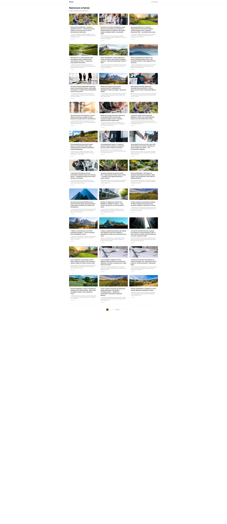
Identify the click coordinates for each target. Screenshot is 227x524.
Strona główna (154, 1)
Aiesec (71, 2)
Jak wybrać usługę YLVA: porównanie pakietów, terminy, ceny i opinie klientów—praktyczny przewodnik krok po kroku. (143, 117)
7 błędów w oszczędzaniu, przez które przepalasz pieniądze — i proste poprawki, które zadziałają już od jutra (83, 232)
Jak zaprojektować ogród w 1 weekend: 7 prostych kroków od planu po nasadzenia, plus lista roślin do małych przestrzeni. (112, 146)
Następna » (117, 309)
